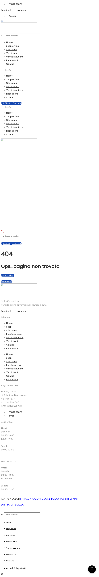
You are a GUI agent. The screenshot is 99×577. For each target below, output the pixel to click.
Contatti (10, 63)
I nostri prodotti (14, 334)
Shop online (12, 45)
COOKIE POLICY (50, 498)
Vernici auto (12, 53)
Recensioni (12, 60)
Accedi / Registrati (16, 568)
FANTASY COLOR (10, 498)
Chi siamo (11, 49)
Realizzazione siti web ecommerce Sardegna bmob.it (29, 510)
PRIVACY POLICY (31, 498)
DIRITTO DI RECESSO (12, 504)
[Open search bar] (2, 232)
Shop (9, 326)
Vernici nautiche (14, 56)
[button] (49, 70)
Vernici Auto (12, 341)
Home (9, 42)
